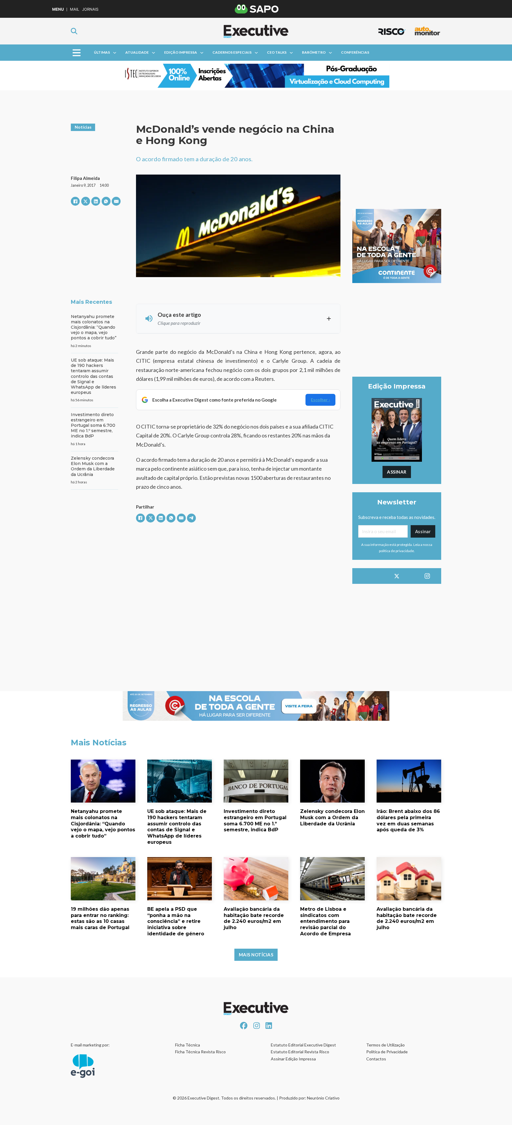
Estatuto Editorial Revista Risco (300, 1051)
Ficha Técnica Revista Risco (200, 1051)
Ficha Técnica (187, 1044)
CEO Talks (277, 52)
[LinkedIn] (95, 201)
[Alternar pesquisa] (74, 31)
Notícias (83, 127)
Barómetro (314, 52)
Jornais (90, 9)
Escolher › (320, 399)
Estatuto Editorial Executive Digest (303, 1044)
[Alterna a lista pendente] (114, 53)
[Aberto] (77, 52)
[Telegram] (191, 518)
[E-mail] (116, 201)
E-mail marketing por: (90, 1044)
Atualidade (137, 52)
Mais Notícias (256, 954)
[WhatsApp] (106, 201)
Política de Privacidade (387, 1051)
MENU (58, 9)
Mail (74, 9)
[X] (85, 201)
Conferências (355, 52)
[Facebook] (75, 201)
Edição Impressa (180, 52)
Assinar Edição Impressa (293, 1058)
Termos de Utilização (385, 1044)
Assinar (397, 471)
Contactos (376, 1058)
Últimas (102, 52)
